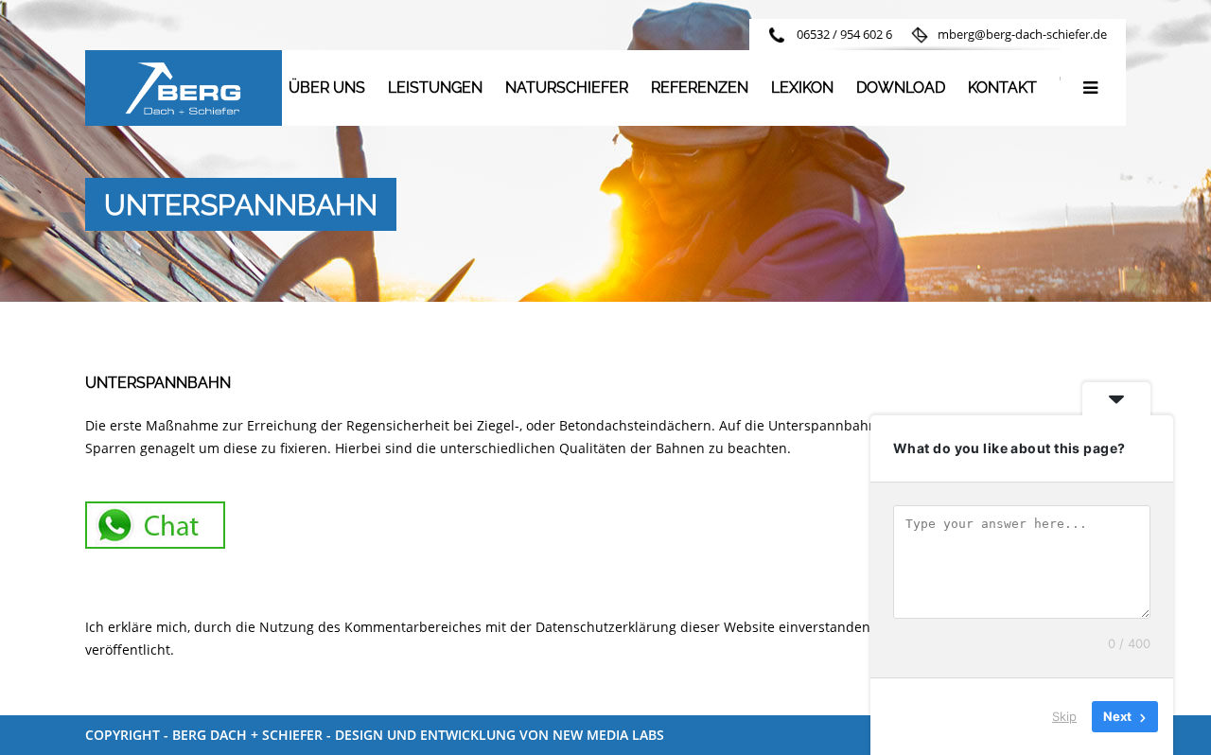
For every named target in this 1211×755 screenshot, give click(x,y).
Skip (1064, 716)
